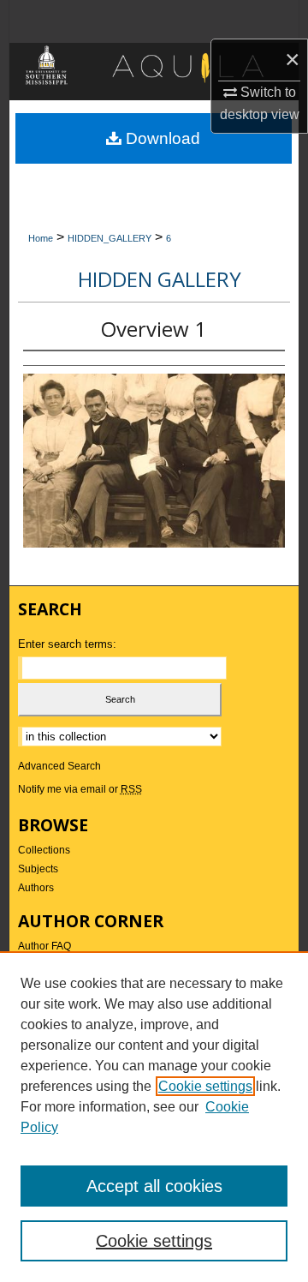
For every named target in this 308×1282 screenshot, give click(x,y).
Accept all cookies (154, 1186)
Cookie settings (205, 1086)
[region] (154, 1116)
